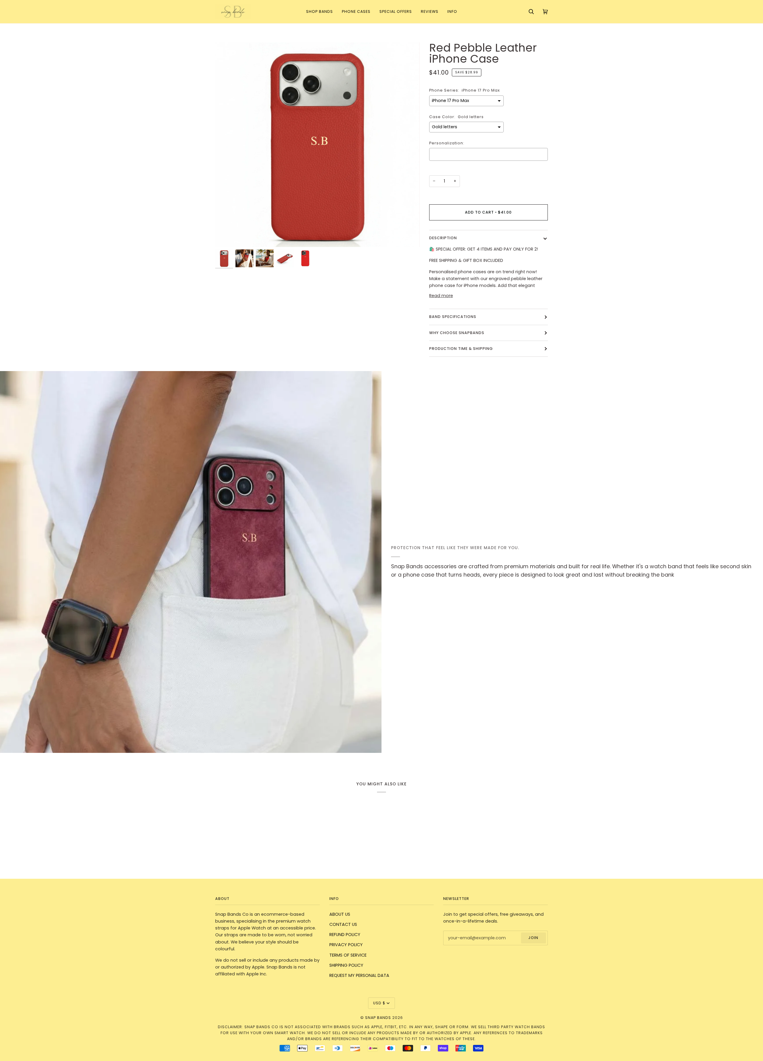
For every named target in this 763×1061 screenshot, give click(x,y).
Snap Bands (378, 1017)
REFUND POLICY (344, 935)
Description (443, 237)
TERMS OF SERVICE (348, 955)
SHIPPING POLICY (346, 965)
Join (533, 937)
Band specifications (452, 316)
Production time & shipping (461, 348)
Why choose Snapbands (456, 332)
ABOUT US (339, 914)
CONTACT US (343, 924)
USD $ (379, 1003)
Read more (441, 296)
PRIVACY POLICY (346, 945)
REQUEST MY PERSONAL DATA (359, 975)
